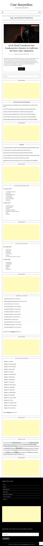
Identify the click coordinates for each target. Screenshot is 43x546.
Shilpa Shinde (12, 387)
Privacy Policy (5, 491)
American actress (34, 442)
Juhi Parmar (11, 371)
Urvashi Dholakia (12, 374)
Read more (21, 68)
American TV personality (33, 446)
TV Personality (14, 454)
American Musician (20, 444)
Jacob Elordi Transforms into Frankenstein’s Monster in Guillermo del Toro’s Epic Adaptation (21, 48)
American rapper (26, 444)
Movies (22, 144)
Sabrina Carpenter (25, 452)
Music (13, 452)
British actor (28, 448)
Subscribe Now (6, 538)
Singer (32, 452)
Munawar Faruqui (13, 402)
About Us (4, 486)
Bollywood (24, 448)
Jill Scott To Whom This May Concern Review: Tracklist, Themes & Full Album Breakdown (19, 116)
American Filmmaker (6, 444)
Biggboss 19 (14, 448)
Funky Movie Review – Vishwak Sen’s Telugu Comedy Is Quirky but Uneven (17, 150)
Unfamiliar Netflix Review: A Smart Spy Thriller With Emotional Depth (16, 157)
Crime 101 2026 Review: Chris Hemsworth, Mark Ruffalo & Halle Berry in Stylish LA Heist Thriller (21, 155)
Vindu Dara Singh (12, 366)
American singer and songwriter (10, 446)
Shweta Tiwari (12, 369)
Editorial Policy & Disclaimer (7, 494)
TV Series (19, 454)
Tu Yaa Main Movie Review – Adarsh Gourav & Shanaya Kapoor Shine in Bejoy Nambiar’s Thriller (21, 147)
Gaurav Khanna (12, 407)
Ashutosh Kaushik (12, 364)
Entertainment (15, 449)
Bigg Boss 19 (8, 448)
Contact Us (5, 499)
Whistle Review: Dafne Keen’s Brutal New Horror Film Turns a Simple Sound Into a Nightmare (20, 160)
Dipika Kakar (12, 389)
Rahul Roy (11, 361)
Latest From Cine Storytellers (22, 102)
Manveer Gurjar (13, 384)
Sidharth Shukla (12, 392)
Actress (11, 442)
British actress (32, 448)
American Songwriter (21, 446)
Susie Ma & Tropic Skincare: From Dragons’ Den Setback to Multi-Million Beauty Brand (19, 109)
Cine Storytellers (21, 5)
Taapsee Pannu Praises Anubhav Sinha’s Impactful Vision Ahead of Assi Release (18, 152)
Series (29, 452)
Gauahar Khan (12, 376)
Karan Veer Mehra (13, 405)
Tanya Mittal (5, 454)
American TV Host (26, 446)
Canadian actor (36, 448)
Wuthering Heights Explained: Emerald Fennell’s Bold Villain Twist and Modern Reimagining (20, 119)
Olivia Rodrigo (20, 452)
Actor (8, 442)
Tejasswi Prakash (13, 397)
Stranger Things (35, 452)
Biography (19, 448)
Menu (40, 12)
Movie (8, 452)
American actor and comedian (25, 442)
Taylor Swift (10, 454)
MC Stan (11, 400)
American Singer (33, 444)
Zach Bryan (22, 454)
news (16, 452)
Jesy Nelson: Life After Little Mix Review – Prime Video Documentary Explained (18, 111)
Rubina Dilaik (12, 395)
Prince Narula (11, 382)
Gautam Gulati (12, 379)
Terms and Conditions (7, 496)
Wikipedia (13, 331)
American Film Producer (13, 444)
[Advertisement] (21, 91)
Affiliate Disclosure (6, 489)
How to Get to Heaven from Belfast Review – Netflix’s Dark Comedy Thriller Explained (19, 114)
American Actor (16, 442)
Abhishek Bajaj (5, 442)
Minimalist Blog (25, 544)
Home (4, 484)
